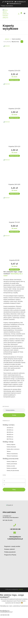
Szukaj (14, 415)
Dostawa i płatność (9, 549)
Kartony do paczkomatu (13, 470)
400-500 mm (10, 434)
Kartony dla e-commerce (13, 449)
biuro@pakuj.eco (15, 536)
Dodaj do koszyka (14, 80)
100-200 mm (10, 427)
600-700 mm (10, 439)
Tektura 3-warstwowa (12, 453)
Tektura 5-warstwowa (12, 456)
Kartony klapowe (11, 444)
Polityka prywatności (10, 552)
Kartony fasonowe (11, 446)
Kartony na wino (11, 466)
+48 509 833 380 (15, 529)
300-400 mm (10, 432)
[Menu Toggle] (24, 13)
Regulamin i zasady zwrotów (12, 546)
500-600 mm (10, 436)
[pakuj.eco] (8, 14)
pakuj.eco (7, 39)
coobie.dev (20, 589)
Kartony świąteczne (12, 461)
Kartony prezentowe (12, 463)
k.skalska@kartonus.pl (15, 539)
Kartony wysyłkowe (12, 468)
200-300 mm (10, 430)
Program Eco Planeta (10, 554)
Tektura (8, 451)
